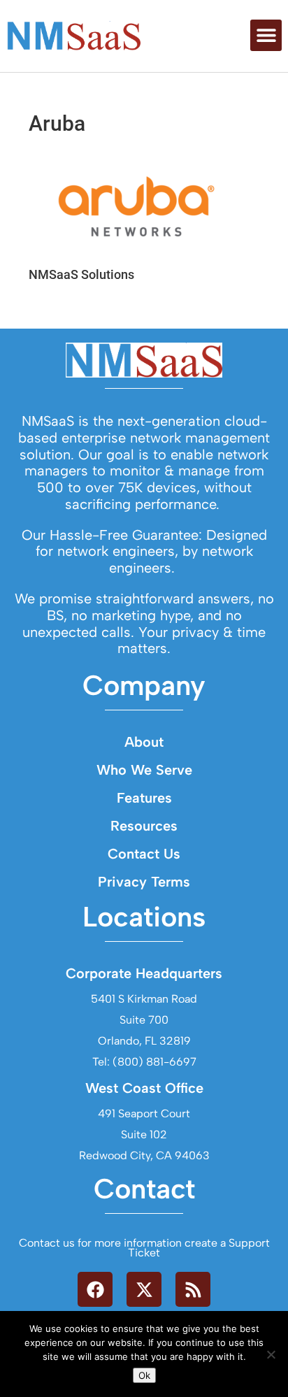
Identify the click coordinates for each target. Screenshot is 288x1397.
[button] (266, 35)
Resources (144, 825)
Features (144, 797)
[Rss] (192, 1289)
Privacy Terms (144, 881)
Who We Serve (144, 769)
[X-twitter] (144, 1289)
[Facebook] (95, 1289)
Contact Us (144, 853)
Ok (144, 1375)
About (144, 741)
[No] (271, 1354)
